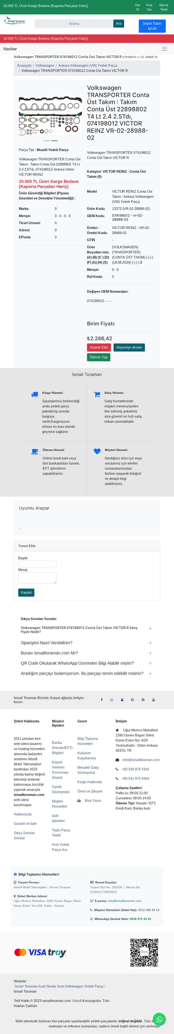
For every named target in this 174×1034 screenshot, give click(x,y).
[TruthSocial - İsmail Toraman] (123, 699)
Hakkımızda (23, 814)
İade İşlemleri (58, 818)
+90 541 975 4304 (135, 778)
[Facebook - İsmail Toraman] (103, 699)
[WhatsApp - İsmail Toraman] (113, 699)
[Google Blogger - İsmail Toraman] (134, 699)
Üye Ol (137, 7)
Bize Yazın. (93, 800)
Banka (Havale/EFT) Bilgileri (62, 747)
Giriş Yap (149, 7)
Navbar (10, 49)
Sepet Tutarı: (152, 26)
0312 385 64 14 (148, 910)
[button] (50, 115)
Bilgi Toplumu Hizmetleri (87, 741)
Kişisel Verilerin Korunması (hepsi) (60, 770)
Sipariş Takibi (163, 7)
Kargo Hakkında (89, 782)
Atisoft (77, 1000)
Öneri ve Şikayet (89, 791)
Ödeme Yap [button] (99, 357)
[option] (50, 115)
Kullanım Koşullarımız (86, 756)
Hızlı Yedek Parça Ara (60, 847)
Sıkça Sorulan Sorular (24, 835)
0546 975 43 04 (140, 919)
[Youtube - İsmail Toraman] (155, 699)
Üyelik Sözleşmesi (61, 789)
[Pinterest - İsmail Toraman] (145, 699)
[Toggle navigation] (165, 49)
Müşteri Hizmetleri (59, 804)
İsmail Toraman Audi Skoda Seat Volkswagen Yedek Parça (59, 986)
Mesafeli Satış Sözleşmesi (88, 770)
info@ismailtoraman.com (124, 901)
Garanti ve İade (25, 823)
